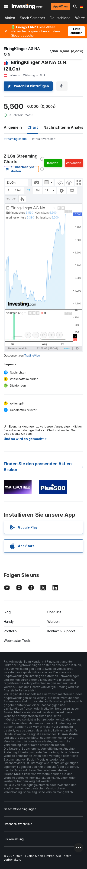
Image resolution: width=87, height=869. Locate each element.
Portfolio (10, 631)
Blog (7, 612)
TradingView (32, 355)
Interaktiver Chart (43, 139)
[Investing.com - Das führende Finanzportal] (27, 6)
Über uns (54, 612)
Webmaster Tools (17, 641)
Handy (9, 621)
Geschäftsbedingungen (20, 809)
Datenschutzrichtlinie (18, 824)
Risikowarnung (14, 839)
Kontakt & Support (61, 631)
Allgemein (13, 127)
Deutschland (60, 18)
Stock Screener (32, 18)
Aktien (10, 18)
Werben (53, 621)
